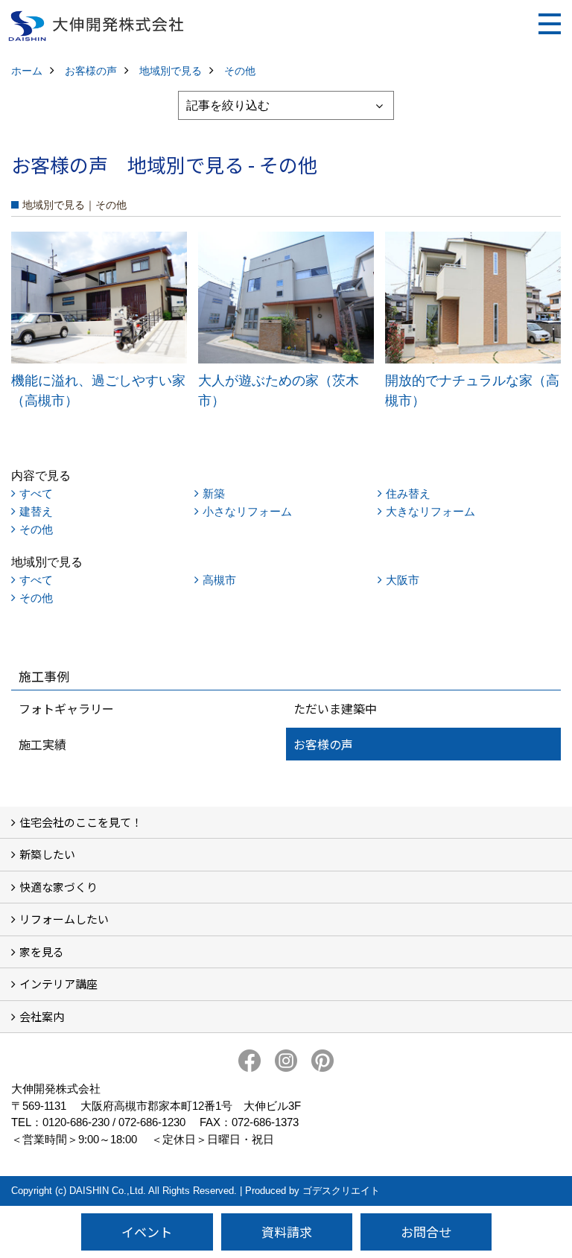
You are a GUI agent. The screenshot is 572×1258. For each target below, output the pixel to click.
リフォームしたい (64, 919)
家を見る (41, 951)
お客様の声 (323, 744)
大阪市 (402, 580)
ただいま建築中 (335, 708)
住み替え (408, 493)
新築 (214, 493)
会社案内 (41, 1016)
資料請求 (286, 1231)
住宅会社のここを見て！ (80, 822)
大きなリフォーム (430, 511)
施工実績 (42, 744)
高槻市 (219, 580)
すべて (36, 493)
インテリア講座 (58, 983)
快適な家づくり (58, 887)
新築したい (47, 854)
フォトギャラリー (66, 708)
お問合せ (426, 1231)
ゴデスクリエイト (341, 1190)
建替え (36, 511)
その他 (36, 529)
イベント (146, 1231)
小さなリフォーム (247, 511)
